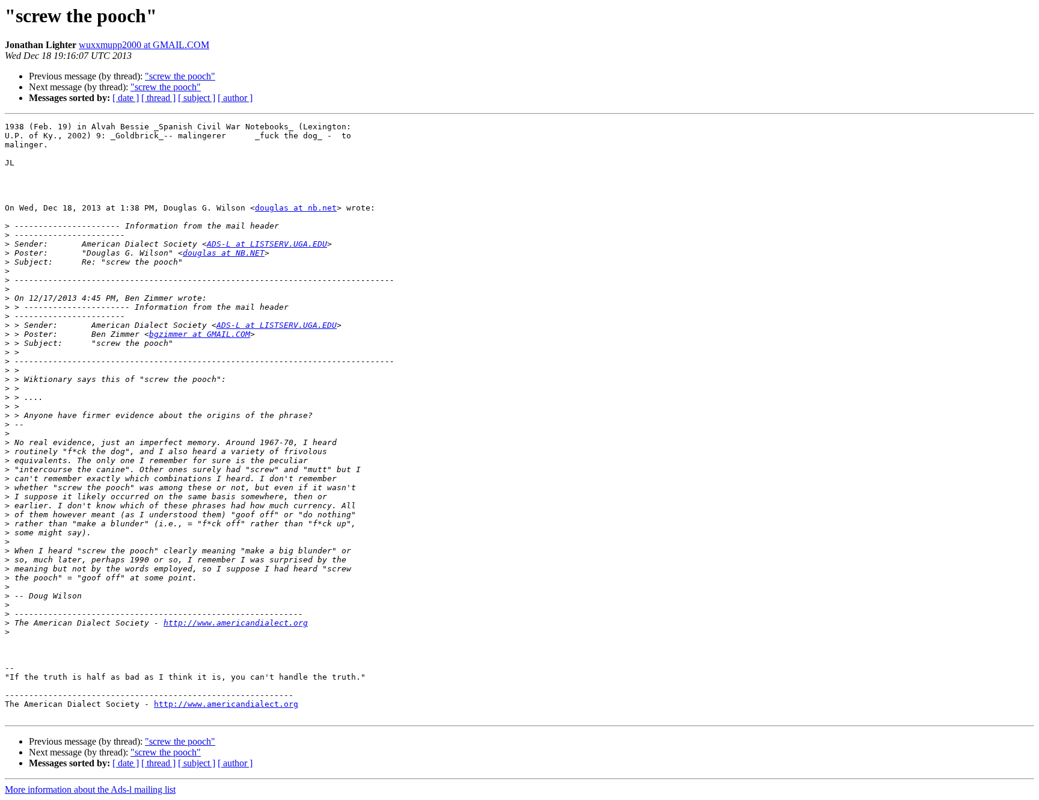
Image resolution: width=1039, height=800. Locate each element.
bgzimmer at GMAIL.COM (199, 334)
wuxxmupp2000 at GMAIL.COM (144, 45)
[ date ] (125, 98)
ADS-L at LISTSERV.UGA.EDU (267, 243)
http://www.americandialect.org (236, 622)
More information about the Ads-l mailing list (90, 789)
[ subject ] (196, 98)
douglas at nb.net (296, 207)
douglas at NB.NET (224, 252)
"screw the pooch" (180, 76)
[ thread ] (158, 98)
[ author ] (235, 98)
